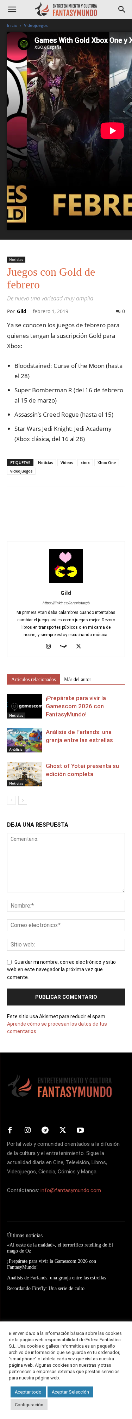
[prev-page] (11, 800)
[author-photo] (66, 583)
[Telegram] (79, 511)
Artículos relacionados (33, 679)
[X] (30, 511)
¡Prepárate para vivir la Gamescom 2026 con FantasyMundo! (76, 706)
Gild (21, 311)
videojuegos (21, 471)
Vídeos (67, 462)
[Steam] (66, 647)
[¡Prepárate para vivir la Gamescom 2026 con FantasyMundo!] (24, 706)
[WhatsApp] (63, 511)
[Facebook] (14, 511)
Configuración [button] (29, 1404)
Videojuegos (36, 25)
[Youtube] (80, 1131)
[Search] (122, 9)
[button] (12, 9)
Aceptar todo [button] (28, 1392)
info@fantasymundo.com (70, 1190)
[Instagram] (51, 647)
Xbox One (107, 462)
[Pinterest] (46, 511)
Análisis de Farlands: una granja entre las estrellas (56, 1277)
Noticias (16, 259)
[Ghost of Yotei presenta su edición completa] (24, 774)
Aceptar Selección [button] (70, 1392)
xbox (85, 462)
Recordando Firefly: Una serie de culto (45, 1288)
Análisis (16, 749)
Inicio (12, 25)
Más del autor (77, 679)
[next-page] (22, 800)
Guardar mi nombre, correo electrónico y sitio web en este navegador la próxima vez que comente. (61, 969)
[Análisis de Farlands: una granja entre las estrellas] (24, 740)
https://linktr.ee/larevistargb (66, 603)
